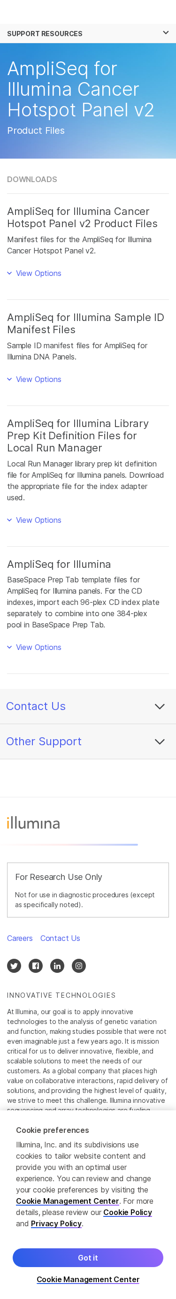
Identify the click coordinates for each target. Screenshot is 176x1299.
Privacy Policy (56, 1223)
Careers (20, 938)
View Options (37, 273)
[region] (88, 1204)
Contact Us (36, 706)
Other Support (44, 741)
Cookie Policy (127, 1212)
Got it (88, 1257)
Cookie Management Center (67, 1201)
